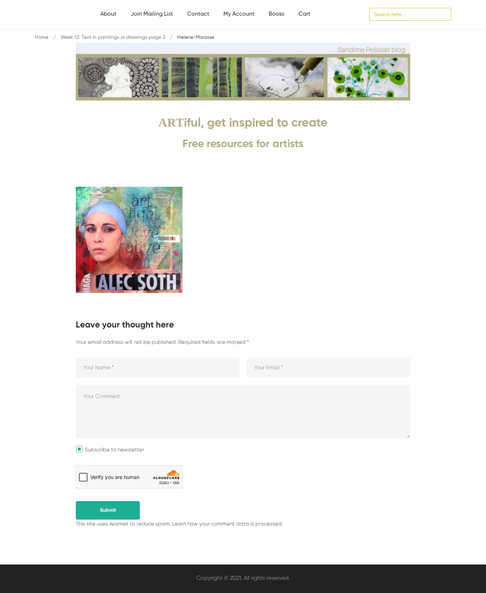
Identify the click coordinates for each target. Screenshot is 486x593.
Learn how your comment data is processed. (227, 524)
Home (41, 37)
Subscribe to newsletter (114, 450)
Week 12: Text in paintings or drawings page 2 (112, 37)
